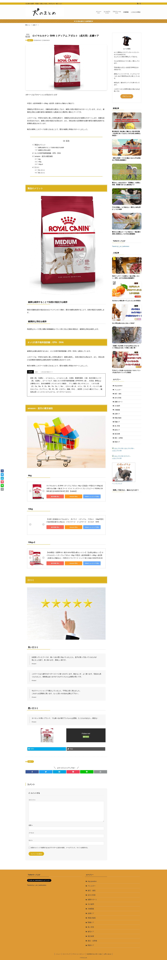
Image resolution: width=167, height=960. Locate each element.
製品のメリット (40, 145)
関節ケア (117, 442)
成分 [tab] (36, 372)
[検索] (140, 4)
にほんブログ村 (117, 450)
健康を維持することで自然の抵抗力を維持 (51, 147)
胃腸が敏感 (118, 418)
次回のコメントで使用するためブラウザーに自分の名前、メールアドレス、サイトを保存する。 (60, 847)
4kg (39, 159)
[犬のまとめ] (45, 12)
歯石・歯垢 (118, 394)
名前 (30, 825)
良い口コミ (41, 170)
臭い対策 (117, 426)
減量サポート (119, 402)
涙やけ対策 (118, 398)
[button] (32, 771)
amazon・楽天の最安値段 (44, 156)
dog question (118, 386)
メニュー (58, 954)
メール (31, 833)
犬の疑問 (117, 406)
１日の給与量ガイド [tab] (47, 372)
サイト (31, 840)
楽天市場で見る (55, 496)
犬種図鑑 (117, 410)
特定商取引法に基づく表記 (94, 954)
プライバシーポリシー (78, 954)
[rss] (137, 4)
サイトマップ (66, 954)
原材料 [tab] (30, 372)
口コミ (37, 167)
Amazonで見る (74, 496)
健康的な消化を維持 (44, 150)
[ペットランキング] (123, 481)
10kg (39, 162)
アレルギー (118, 390)
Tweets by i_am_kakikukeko (120, 246)
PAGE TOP (161, 929)
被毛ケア (117, 430)
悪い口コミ (41, 173)
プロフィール (126, 96)
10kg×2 (40, 164)
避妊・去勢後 (119, 438)
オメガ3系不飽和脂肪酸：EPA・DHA (48, 153)
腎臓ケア (117, 422)
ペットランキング (117, 483)
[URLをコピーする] (100, 771)
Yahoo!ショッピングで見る (92, 496)
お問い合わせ (107, 954)
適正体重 (117, 434)
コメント (32, 800)
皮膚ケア (30, 40)
